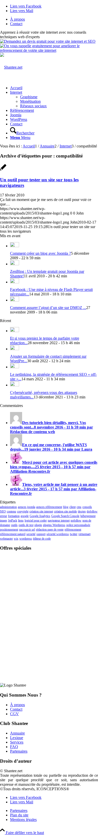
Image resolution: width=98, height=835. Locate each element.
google (25, 516)
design (82, 511)
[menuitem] (54, 19)
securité (30, 534)
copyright (22, 511)
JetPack (12, 520)
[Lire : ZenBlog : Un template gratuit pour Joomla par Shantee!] (14, 264)
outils (14, 525)
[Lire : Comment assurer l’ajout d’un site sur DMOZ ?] (14, 300)
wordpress (25, 538)
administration (8, 507)
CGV (14, 714)
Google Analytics (40, 516)
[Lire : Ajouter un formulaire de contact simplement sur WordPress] (14, 349)
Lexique (16, 738)
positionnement (9, 529)
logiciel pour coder (36, 520)
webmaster (6, 538)
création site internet (41, 511)
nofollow (76, 520)
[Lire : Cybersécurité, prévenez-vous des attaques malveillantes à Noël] (14, 385)
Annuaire (17, 733)
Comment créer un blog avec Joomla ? (40, 253)
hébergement (87, 516)
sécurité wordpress (57, 534)
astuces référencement (49, 507)
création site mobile (65, 511)
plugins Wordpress (54, 525)
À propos (17, 19)
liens (21, 520)
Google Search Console (65, 516)
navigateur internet (59, 520)
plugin (38, 525)
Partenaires (18, 751)
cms (79, 507)
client (72, 507)
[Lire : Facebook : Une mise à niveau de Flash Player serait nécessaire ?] (14, 282)
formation (14, 516)
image (3, 520)
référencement (73, 529)
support (40, 534)
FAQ (14, 747)
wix (16, 538)
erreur (3, 516)
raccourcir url (27, 529)
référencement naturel (12, 534)
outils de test (26, 525)
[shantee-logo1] (11, 67)
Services (16, 742)
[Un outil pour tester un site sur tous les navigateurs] (3, 170)
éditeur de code (42, 538)
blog (65, 507)
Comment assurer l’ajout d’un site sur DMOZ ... (48, 307)
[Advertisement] (49, 586)
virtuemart (84, 534)
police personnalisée (78, 525)
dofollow (92, 511)
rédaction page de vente (50, 529)
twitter (73, 534)
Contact (16, 24)
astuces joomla (26, 507)
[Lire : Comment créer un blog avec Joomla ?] (14, 246)
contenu (11, 511)
